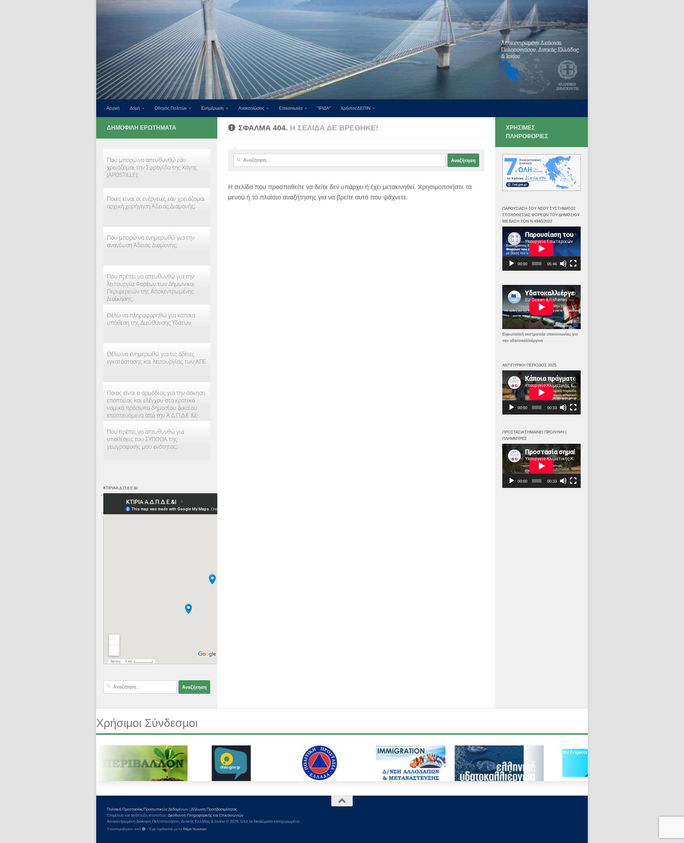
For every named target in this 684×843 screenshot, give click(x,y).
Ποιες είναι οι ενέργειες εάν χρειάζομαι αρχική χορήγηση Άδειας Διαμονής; (156, 202)
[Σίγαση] (563, 263)
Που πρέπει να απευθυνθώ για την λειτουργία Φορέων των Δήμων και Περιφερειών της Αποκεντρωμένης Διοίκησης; (151, 287)
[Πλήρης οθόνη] (573, 263)
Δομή (135, 108)
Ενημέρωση (212, 108)
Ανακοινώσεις (251, 108)
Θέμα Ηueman (195, 829)
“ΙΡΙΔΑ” (324, 108)
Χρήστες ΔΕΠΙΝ (355, 108)
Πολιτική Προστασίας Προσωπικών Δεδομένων (147, 809)
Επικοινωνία (290, 108)
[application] (541, 249)
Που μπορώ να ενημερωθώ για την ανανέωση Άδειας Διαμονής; (151, 241)
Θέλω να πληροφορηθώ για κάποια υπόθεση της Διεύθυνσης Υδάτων (151, 319)
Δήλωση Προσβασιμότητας (214, 809)
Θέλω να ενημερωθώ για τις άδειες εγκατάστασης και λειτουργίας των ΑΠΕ (156, 357)
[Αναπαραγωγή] (511, 263)
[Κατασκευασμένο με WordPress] (144, 829)
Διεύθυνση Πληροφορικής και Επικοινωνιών (206, 815)
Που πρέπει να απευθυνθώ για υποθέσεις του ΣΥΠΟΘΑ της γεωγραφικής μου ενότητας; (145, 439)
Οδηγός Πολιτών (171, 108)
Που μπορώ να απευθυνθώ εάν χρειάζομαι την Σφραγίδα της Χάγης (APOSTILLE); (152, 167)
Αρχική (113, 108)
